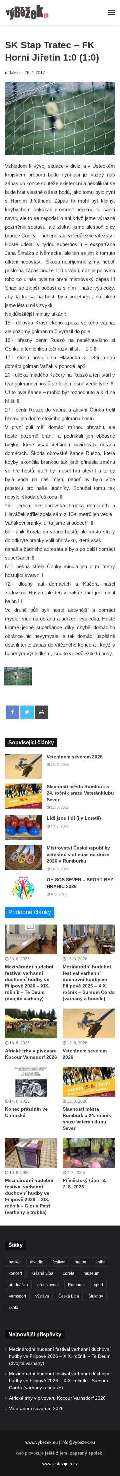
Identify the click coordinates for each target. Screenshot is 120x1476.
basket (15, 1262)
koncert (15, 1273)
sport (98, 1284)
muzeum (91, 1273)
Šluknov (95, 1296)
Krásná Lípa (42, 1273)
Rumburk (76, 1284)
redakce (12, 72)
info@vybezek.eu (78, 1442)
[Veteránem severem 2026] (23, 766)
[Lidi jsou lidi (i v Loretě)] (23, 827)
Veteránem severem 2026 (75, 756)
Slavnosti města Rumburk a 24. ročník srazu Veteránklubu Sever (80, 793)
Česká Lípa (68, 1296)
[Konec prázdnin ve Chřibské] (31, 1082)
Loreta (68, 1273)
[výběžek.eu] (28, 12)
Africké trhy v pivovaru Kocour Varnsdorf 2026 (57, 1398)
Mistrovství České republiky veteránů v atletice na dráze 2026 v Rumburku (78, 854)
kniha (101, 1262)
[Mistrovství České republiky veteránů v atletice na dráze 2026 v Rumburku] (23, 857)
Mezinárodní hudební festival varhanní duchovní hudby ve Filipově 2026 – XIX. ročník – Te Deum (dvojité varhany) (60, 1356)
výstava (42, 1296)
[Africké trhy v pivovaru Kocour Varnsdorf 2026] (31, 1023)
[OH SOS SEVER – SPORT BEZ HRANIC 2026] (23, 889)
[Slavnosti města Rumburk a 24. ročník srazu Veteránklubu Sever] (23, 796)
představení (48, 1284)
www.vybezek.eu (41, 1442)
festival (59, 1262)
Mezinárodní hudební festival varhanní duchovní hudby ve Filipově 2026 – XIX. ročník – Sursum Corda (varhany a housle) (60, 1380)
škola (13, 1307)
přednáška (18, 1284)
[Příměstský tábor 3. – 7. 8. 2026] (89, 1153)
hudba (80, 1262)
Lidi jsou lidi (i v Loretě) (74, 818)
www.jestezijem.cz (60, 1463)
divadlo (36, 1262)
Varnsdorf (17, 1296)
